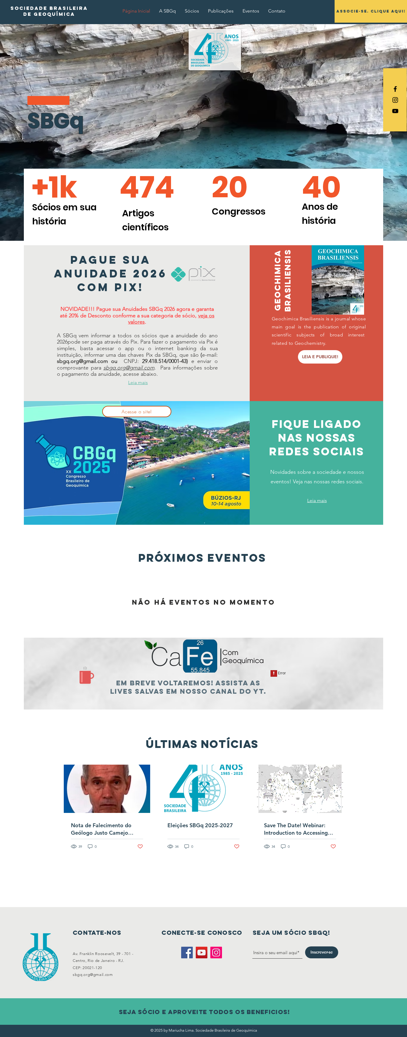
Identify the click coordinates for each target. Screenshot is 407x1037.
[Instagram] (216, 952)
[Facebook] (187, 952)
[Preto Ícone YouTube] (395, 111)
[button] (167, 10)
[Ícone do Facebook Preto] (395, 89)
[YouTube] (201, 952)
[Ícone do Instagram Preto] (395, 100)
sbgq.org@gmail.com (82, 361)
